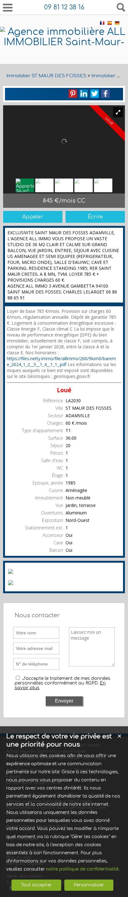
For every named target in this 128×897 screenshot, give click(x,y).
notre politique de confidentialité (82, 869)
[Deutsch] (117, 24)
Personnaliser (89, 885)
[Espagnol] (110, 24)
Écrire (95, 217)
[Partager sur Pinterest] (73, 93)
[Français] (102, 24)
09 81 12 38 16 (64, 7)
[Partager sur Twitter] (94, 93)
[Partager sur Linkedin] (84, 93)
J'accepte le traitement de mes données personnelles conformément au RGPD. (62, 680)
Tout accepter (36, 885)
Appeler (32, 217)
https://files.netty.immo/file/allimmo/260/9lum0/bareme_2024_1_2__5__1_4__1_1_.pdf (61, 361)
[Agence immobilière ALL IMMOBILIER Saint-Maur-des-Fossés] (64, 52)
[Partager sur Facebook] (105, 93)
